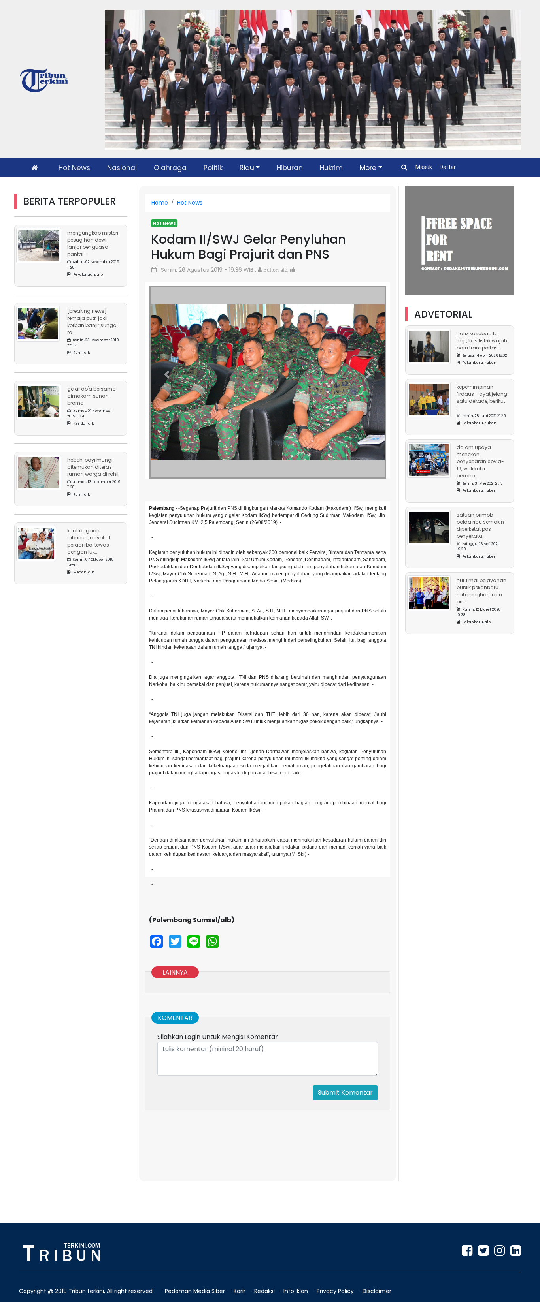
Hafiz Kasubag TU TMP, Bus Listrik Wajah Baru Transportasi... (482, 340)
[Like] (292, 269)
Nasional (122, 168)
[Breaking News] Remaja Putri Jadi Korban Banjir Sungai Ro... (92, 321)
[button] (167, 374)
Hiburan (290, 168)
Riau (247, 168)
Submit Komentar (345, 1092)
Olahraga (170, 168)
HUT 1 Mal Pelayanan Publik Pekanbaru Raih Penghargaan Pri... (481, 591)
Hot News (74, 168)
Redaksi (265, 1291)
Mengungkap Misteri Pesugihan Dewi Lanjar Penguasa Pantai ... (92, 243)
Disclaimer (377, 1291)
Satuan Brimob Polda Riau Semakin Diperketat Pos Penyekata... (480, 525)
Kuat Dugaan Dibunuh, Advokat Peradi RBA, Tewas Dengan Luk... (88, 541)
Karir (240, 1291)
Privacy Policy (336, 1291)
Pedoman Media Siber (196, 1291)
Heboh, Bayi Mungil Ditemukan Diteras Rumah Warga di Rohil (93, 466)
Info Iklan (296, 1291)
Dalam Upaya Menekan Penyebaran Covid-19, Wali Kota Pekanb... (480, 461)
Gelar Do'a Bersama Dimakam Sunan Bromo (91, 395)
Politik (213, 168)
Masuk (424, 167)
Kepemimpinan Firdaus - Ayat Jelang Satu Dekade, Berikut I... (482, 397)
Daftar (448, 167)
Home (159, 203)
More (368, 168)
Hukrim (331, 168)
